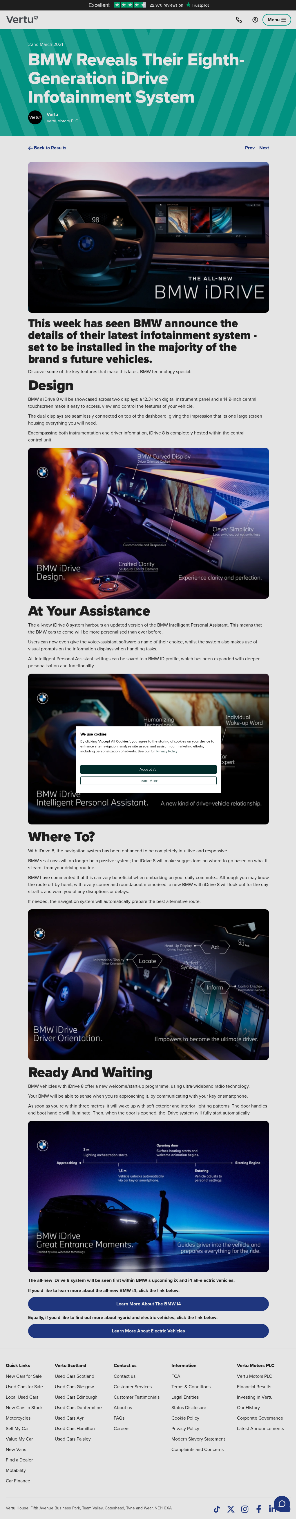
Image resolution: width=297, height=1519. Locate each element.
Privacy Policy (167, 751)
